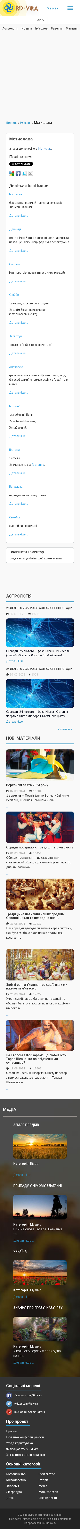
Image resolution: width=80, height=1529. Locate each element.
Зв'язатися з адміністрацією (25, 1455)
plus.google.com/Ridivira (29, 1412)
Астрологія (10, 28)
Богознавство (16, 1474)
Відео (34, 1164)
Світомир (15, 264)
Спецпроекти (48, 1498)
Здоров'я (12, 1486)
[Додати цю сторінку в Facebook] (18, 173)
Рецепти (57, 28)
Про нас (11, 1431)
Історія (43, 1480)
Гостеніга (38, 465)
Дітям (10, 1498)
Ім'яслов (41, 28)
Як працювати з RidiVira (22, 1449)
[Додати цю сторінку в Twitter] (24, 173)
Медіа (43, 1486)
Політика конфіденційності (25, 1437)
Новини (27, 28)
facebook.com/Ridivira (28, 1395)
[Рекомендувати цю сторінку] (30, 173)
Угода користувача (19, 1443)
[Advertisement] (40, 73)
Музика (35, 1224)
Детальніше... (18, 215)
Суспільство (47, 1474)
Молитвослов (48, 1492)
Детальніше (14, 661)
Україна (20, 1251)
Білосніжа (15, 194)
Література (14, 1492)
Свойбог (14, 295)
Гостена (14, 450)
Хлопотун (15, 336)
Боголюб (15, 406)
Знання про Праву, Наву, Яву (38, 1308)
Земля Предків (26, 1125)
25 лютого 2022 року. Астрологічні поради (39, 608)
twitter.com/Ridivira (26, 1403)
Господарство (16, 1480)
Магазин (72, 28)
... (37, 800)
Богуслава (16, 486)
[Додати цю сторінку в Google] (11, 173)
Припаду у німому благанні (37, 1186)
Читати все (65, 729)
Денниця (15, 229)
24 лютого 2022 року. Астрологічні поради (39, 669)
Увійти (52, 8)
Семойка (15, 517)
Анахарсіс (16, 367)
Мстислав (44, 148)
